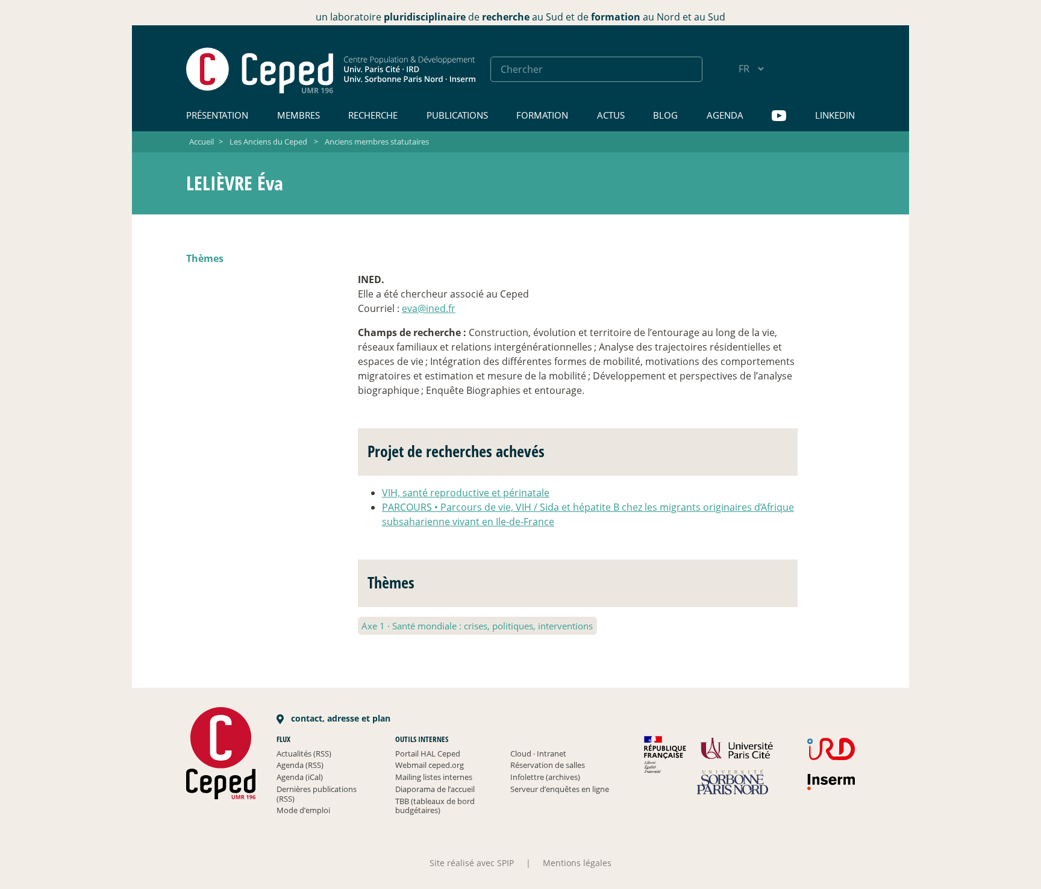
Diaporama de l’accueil (435, 789)
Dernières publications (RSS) (317, 794)
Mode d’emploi (303, 810)
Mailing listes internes (433, 777)
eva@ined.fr (428, 308)
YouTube (779, 115)
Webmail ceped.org (429, 765)
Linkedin (835, 115)
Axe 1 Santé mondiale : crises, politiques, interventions (477, 626)
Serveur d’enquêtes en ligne (559, 789)
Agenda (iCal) (300, 777)
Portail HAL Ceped (427, 753)
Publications (457, 115)
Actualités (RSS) (304, 753)
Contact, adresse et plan (339, 718)
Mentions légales (577, 863)
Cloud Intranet (538, 753)
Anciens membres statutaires (377, 141)
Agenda (725, 115)
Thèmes (205, 258)
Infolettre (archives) (545, 777)
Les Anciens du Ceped (268, 141)
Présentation (217, 115)
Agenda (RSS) (300, 765)
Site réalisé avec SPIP (472, 863)
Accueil (201, 141)
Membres (298, 115)
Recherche (373, 115)
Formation (542, 115)
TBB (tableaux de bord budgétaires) (435, 806)
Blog (665, 115)
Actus (611, 115)
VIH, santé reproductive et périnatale (465, 492)
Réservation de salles (547, 765)
